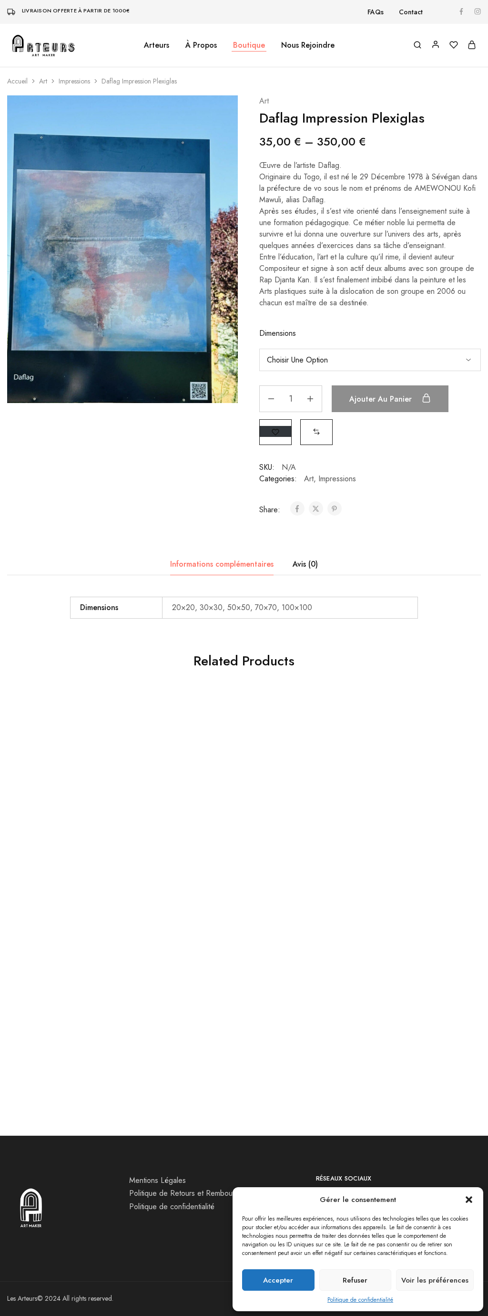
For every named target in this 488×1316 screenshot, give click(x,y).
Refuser (355, 1280)
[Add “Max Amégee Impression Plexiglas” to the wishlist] (450, 717)
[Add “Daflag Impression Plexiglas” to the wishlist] (275, 431)
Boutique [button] (249, 45)
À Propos (201, 45)
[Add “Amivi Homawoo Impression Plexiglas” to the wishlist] (95, 717)
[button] (469, 1199)
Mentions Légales (157, 1180)
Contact (411, 12)
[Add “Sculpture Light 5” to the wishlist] (214, 717)
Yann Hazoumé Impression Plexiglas (59, 1032)
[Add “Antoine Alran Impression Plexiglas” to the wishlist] (332, 717)
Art (43, 81)
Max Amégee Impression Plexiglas (414, 842)
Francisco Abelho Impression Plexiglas (178, 1032)
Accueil (17, 81)
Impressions (74, 81)
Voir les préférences (434, 1280)
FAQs (375, 12)
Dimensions (277, 333)
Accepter (278, 1280)
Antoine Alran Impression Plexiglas (296, 842)
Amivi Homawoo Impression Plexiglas (59, 842)
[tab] (222, 564)
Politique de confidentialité (360, 1299)
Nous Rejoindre (308, 45)
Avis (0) (305, 564)
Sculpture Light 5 (177, 837)
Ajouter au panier (381, 399)
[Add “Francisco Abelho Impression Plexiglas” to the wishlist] (214, 906)
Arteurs (156, 45)
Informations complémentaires (222, 564)
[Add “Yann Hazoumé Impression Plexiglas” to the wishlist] (95, 906)
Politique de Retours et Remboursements (195, 1193)
